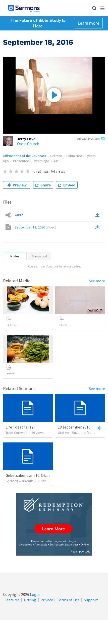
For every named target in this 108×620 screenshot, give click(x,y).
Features (12, 599)
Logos (34, 594)
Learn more (88, 23)
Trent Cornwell (16, 432)
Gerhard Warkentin (20, 481)
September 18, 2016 (35, 227)
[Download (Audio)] (98, 215)
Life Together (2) (20, 427)
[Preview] (98, 428)
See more (97, 280)
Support (91, 599)
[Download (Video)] (98, 227)
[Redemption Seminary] (54, 524)
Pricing (30, 599)
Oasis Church (28, 143)
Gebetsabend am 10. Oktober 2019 (35, 475)
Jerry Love (26, 138)
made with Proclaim (87, 138)
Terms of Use (68, 599)
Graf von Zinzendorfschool (78, 432)
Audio (19, 215)
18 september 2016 (74, 427)
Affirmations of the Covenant (24, 155)
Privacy (46, 599)
